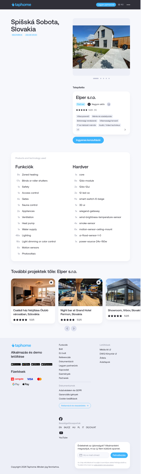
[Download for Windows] (16, 364)
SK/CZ (67, 427)
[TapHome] (21, 5)
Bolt (61, 349)
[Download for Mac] (46, 364)
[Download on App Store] (35, 364)
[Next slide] (125, 47)
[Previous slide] (67, 328)
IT (83, 427)
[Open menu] (128, 4)
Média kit (104, 349)
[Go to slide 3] (103, 78)
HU (73, 427)
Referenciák (65, 357)
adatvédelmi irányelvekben (104, 465)
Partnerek (63, 378)
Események (64, 374)
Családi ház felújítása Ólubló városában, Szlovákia (30, 312)
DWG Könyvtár (107, 353)
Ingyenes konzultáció (88, 140)
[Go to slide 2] (100, 78)
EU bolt (62, 353)
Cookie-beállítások (68, 398)
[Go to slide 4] (106, 78)
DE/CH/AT (91, 427)
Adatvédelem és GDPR (70, 390)
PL (79, 427)
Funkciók (63, 345)
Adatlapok (105, 362)
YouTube (63, 437)
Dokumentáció (66, 361)
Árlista (103, 358)
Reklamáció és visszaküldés (73, 406)
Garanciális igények (68, 394)
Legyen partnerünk (106, 5)
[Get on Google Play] (26, 364)
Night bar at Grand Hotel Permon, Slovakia (76, 312)
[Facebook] (61, 419)
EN (60, 427)
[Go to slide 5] (109, 78)
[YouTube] (61, 433)
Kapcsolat (64, 369)
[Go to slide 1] (96, 78)
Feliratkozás (119, 455)
